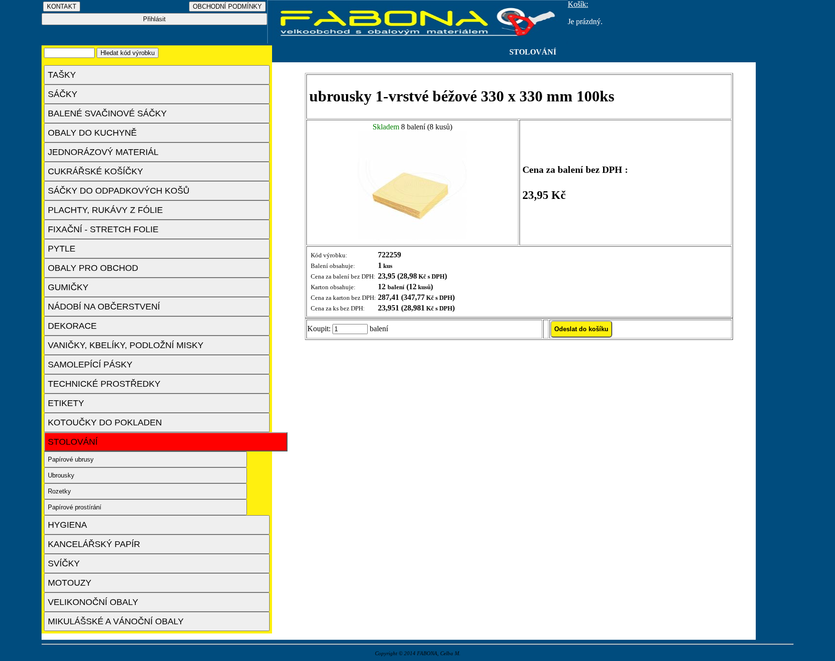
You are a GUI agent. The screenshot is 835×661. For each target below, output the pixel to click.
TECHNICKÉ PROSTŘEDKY (104, 384)
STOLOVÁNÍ (73, 442)
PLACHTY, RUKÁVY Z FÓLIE (105, 210)
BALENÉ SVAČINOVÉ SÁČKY (107, 113)
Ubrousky (61, 475)
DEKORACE (72, 326)
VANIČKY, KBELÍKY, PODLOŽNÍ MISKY (125, 345)
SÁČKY (62, 94)
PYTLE (61, 248)
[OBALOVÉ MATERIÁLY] (417, 41)
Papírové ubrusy (71, 459)
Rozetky (59, 491)
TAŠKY (62, 75)
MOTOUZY (69, 583)
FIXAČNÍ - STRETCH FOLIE (103, 229)
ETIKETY (66, 403)
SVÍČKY (64, 563)
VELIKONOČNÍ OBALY (93, 602)
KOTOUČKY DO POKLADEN (105, 422)
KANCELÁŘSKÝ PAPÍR (94, 544)
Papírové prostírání (74, 507)
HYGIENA (67, 525)
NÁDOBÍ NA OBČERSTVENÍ (104, 306)
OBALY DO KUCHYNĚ (92, 133)
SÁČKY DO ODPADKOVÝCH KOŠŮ (118, 191)
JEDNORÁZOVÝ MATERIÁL (103, 152)
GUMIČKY (68, 287)
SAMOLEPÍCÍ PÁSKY (90, 364)
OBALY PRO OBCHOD (93, 268)
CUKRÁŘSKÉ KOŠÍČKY (95, 171)
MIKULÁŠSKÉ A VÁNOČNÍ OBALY (116, 621)
